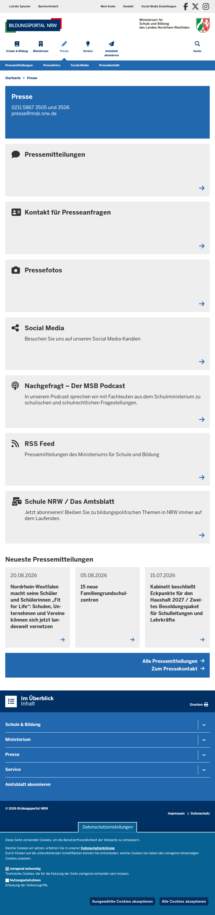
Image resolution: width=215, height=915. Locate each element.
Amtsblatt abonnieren (28, 784)
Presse (12, 754)
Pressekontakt (109, 65)
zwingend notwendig (25, 869)
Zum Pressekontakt (174, 669)
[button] (158, 6)
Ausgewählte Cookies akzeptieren (122, 901)
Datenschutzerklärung (98, 848)
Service (13, 769)
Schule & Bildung (23, 724)
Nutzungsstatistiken (25, 880)
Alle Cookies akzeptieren (184, 901)
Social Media (80, 65)
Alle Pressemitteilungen (169, 661)
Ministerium (18, 739)
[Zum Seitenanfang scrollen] (204, 905)
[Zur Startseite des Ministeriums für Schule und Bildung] (33, 25)
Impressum (176, 813)
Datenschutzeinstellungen (108, 827)
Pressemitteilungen (19, 65)
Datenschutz (200, 813)
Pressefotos (51, 65)
